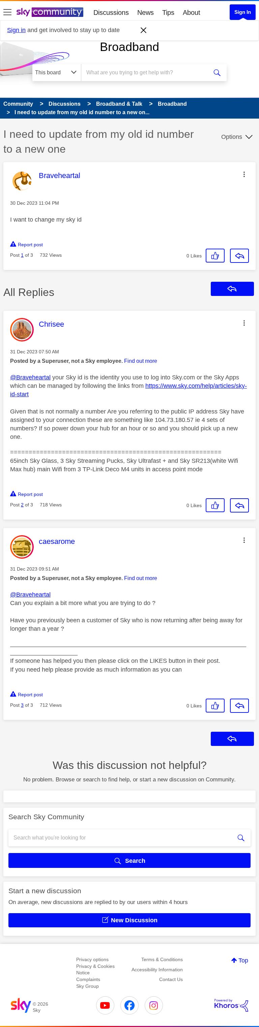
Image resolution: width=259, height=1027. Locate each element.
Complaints (88, 979)
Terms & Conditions (162, 959)
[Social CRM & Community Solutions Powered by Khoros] (231, 1005)
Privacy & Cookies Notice (95, 969)
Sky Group (87, 986)
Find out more (140, 361)
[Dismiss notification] (143, 30)
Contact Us (171, 979)
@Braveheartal (30, 377)
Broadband (129, 47)
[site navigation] (7, 12)
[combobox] (146, 72)
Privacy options (92, 959)
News (145, 12)
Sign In (242, 12)
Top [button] (243, 960)
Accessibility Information (157, 969)
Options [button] (231, 136)
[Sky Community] (50, 12)
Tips (168, 12)
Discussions (111, 12)
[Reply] (239, 256)
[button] (244, 174)
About (191, 12)
